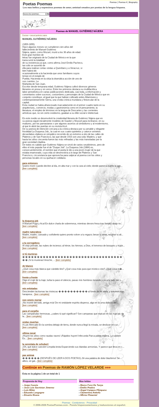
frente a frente (30, 277)
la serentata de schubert (35, 344)
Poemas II (123, 2)
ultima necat (29, 333)
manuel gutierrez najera (38, 35)
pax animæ (28, 355)
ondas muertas (30, 322)
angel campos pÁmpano (93, 390)
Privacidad (92, 403)
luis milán (29, 390)
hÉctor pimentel (88, 395)
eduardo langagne (34, 392)
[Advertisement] (110, 62)
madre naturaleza (31, 232)
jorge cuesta (31, 385)
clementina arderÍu (90, 392)
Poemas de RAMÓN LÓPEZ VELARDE (73, 367)
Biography (133, 2)
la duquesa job (30, 221)
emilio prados (87, 387)
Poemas (25, 35)
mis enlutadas (29, 288)
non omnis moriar (32, 300)
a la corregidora (30, 243)
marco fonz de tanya (91, 385)
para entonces (30, 163)
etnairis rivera (31, 395)
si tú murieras (29, 254)
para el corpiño (30, 311)
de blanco (27, 266)
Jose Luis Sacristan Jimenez (39, 387)
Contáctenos (78, 403)
